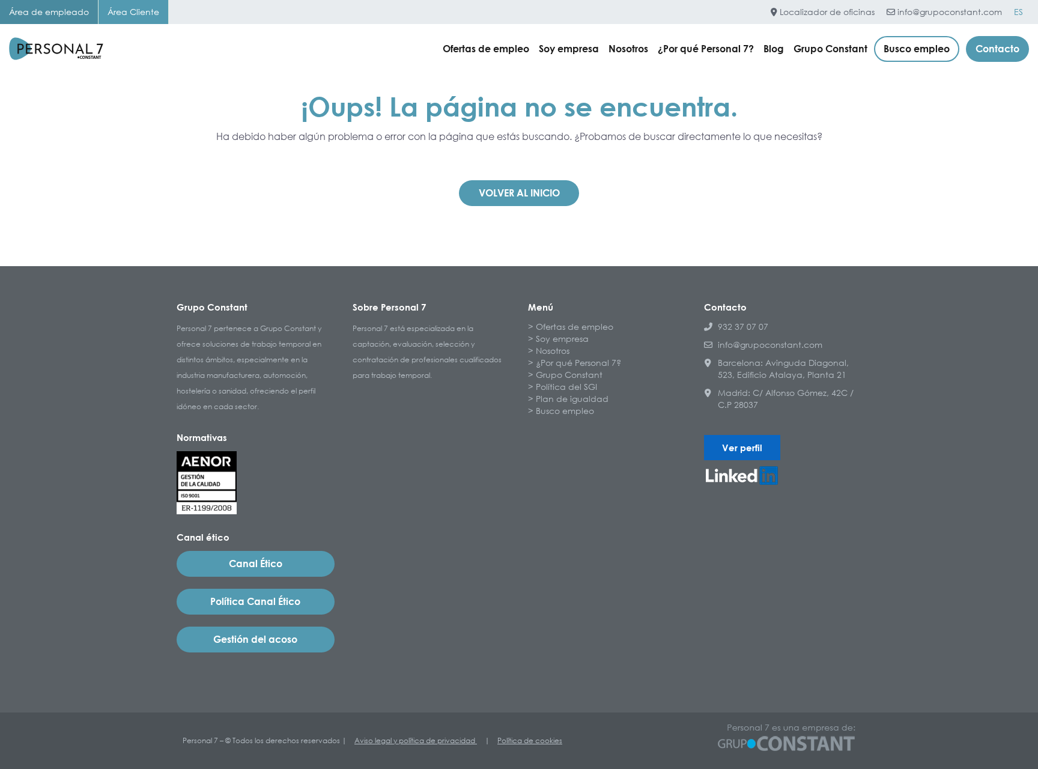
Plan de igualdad (572, 399)
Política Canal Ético (255, 601)
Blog (773, 49)
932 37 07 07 (743, 326)
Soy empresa (569, 49)
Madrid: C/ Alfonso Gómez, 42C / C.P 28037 (786, 399)
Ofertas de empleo (486, 49)
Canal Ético (255, 564)
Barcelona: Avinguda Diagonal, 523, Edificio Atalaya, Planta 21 (783, 368)
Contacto (997, 49)
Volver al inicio (519, 193)
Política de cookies (529, 740)
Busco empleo (917, 49)
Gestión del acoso (255, 639)
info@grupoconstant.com (948, 12)
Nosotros (628, 49)
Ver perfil (742, 447)
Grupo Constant (830, 49)
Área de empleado (49, 12)
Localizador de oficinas (826, 12)
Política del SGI (566, 386)
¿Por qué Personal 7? (706, 49)
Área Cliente (133, 12)
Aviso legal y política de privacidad (415, 740)
